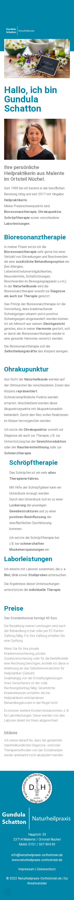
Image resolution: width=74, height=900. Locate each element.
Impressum (26, 869)
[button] (7, 892)
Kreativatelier (37, 883)
